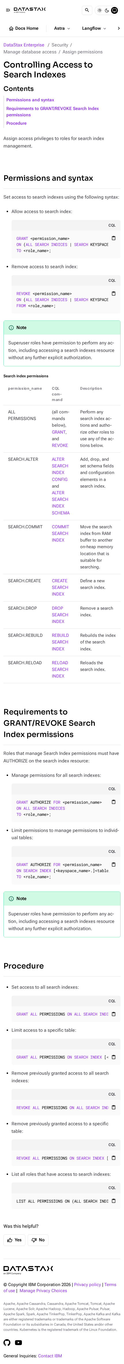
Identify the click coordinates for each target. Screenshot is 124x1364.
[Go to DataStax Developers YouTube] (18, 1342)
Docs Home (23, 28)
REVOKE (60, 445)
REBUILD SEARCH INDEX (60, 642)
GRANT (58, 432)
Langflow (94, 28)
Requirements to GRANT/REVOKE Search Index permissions (52, 111)
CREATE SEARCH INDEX (60, 588)
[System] (114, 10)
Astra (62, 28)
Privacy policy (87, 1284)
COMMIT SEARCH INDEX (60, 534)
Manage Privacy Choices (43, 1290)
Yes (14, 1240)
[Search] (87, 10)
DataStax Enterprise (23, 45)
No (38, 1240)
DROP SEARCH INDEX (60, 615)
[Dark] (107, 10)
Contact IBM (50, 1356)
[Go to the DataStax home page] (28, 1270)
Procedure (16, 123)
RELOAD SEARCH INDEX (60, 669)
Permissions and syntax (30, 100)
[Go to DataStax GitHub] (6, 1342)
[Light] (99, 10)
